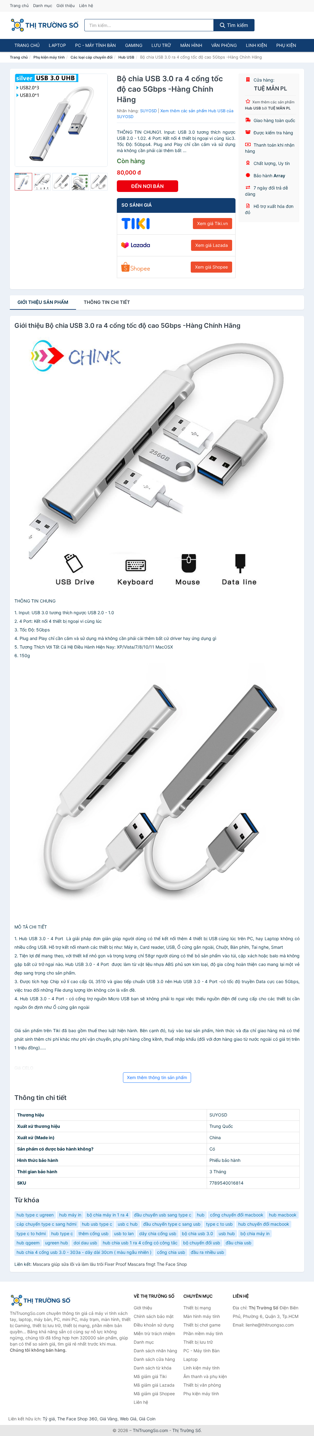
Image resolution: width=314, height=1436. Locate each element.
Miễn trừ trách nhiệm (154, 1333)
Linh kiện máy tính (201, 1367)
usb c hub (128, 1224)
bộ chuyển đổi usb (201, 1242)
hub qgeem (28, 1242)
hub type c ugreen (35, 1214)
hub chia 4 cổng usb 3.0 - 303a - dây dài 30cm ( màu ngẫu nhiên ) (84, 1252)
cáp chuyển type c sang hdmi (46, 1224)
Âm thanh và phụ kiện (205, 1376)
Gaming (133, 45)
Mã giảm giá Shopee (154, 1393)
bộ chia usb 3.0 (197, 1233)
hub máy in (70, 1214)
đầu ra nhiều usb (207, 1252)
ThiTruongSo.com (150, 1430)
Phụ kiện (286, 45)
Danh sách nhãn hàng (155, 1350)
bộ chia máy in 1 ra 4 (107, 1214)
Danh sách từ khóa (152, 1367)
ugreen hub (56, 1242)
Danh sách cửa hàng (154, 1359)
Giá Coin (147, 1418)
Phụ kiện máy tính (49, 57)
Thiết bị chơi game (201, 1324)
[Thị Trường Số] (40, 1300)
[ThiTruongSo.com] (44, 25)
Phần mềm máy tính (203, 1333)
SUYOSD (148, 110)
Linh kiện (256, 45)
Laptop (57, 45)
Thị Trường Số (186, 1430)
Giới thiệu (65, 5)
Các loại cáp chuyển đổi (92, 57)
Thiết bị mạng (197, 1307)
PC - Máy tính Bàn (95, 45)
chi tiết (107, 302)
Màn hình (191, 45)
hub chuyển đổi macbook (263, 1224)
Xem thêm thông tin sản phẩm (157, 1077)
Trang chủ (19, 5)
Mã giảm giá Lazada (154, 1385)
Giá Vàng (108, 1418)
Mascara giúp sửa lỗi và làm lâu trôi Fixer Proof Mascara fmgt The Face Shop (110, 1264)
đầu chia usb (238, 1242)
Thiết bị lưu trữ (198, 1342)
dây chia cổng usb (157, 1233)
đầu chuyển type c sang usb (172, 1224)
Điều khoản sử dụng (154, 1324)
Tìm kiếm (236, 25)
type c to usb (219, 1224)
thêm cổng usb (93, 1233)
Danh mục (42, 5)
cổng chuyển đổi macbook (236, 1214)
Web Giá (128, 1418)
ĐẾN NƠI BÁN (147, 186)
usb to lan (124, 1233)
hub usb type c (97, 1224)
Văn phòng (224, 45)
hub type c (62, 1233)
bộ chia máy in (255, 1233)
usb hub (227, 1233)
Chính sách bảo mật (154, 1316)
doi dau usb (85, 1242)
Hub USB (126, 57)
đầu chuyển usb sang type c (162, 1214)
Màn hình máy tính (201, 1316)
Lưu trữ (161, 45)
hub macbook (283, 1214)
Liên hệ (86, 5)
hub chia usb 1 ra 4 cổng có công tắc (140, 1242)
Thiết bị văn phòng (202, 1385)
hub (201, 1214)
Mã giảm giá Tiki (150, 1376)
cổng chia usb (171, 1252)
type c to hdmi (31, 1233)
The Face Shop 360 (77, 1418)
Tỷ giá (49, 1418)
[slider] (23, 181)
